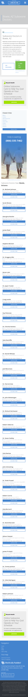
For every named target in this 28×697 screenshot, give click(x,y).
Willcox (4, 115)
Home (2, 646)
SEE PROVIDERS (8, 66)
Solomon (4, 126)
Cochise (4, 117)
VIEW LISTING (14, 194)
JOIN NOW (14, 102)
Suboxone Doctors (5, 657)
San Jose (4, 124)
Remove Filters (14, 129)
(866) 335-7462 (14, 2)
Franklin (4, 123)
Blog (2, 648)
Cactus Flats (5, 121)
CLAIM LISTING (14, 210)
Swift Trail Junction (6, 118)
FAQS (2, 649)
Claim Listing (4, 651)
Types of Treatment (5, 659)
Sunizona (4, 120)
